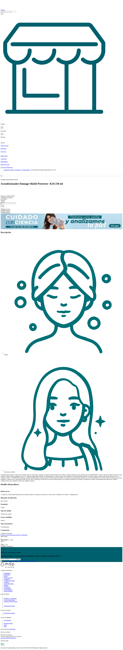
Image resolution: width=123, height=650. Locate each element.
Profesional (18, 170)
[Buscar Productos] (2, 14)
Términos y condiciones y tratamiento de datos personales (22, 561)
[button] (61, 141)
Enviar (18, 559)
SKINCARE (4, 156)
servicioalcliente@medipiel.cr (8, 638)
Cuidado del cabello (9, 170)
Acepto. (19, 561)
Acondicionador (25, 170)
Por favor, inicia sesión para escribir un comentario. (14, 535)
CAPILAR (4, 159)
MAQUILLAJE (5, 164)
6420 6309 (12, 629)
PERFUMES (4, 161)
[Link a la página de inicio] (2, 170)
